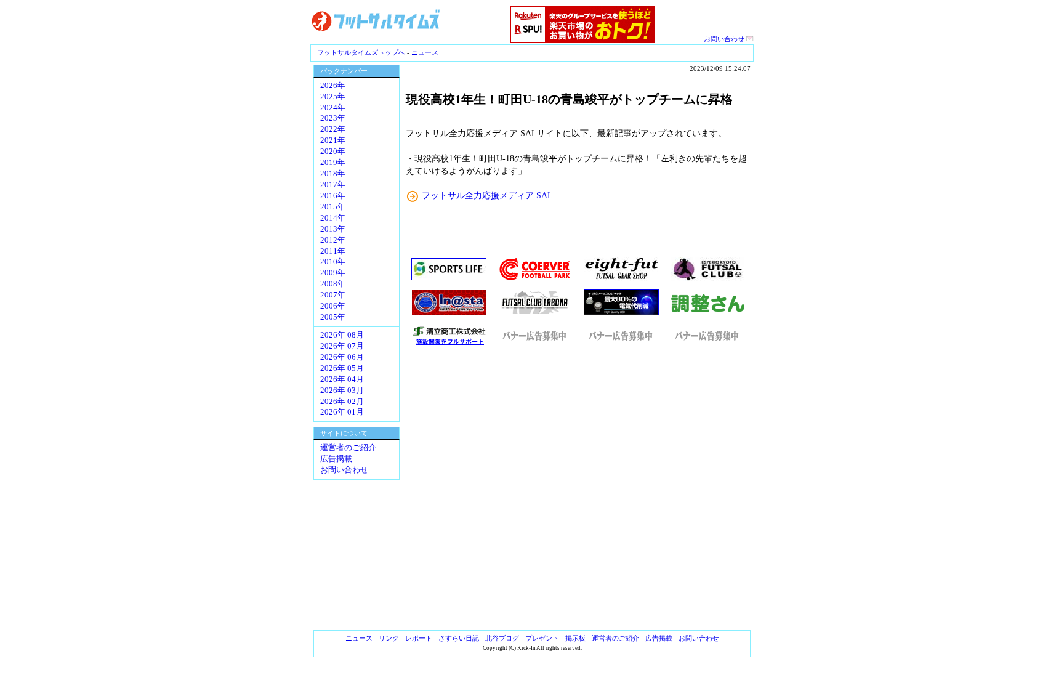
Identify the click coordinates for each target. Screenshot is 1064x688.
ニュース (424, 52)
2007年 (332, 295)
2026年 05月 (342, 368)
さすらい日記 (458, 638)
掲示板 (575, 638)
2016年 (332, 196)
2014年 (332, 218)
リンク (389, 638)
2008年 (332, 284)
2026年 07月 (342, 346)
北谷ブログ (502, 638)
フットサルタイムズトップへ (361, 52)
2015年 (332, 207)
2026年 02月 (342, 401)
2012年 (332, 240)
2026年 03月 (342, 390)
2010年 (332, 261)
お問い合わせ (725, 38)
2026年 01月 (342, 412)
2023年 (332, 118)
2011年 (332, 251)
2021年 (332, 140)
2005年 (332, 317)
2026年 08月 (342, 335)
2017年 (332, 184)
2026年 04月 (342, 379)
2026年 (332, 85)
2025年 (332, 96)
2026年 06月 (342, 357)
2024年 (332, 107)
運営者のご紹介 (348, 447)
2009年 (332, 273)
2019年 (332, 162)
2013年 (332, 229)
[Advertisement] (578, 488)
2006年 (332, 306)
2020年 (332, 151)
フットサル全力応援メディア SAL (487, 195)
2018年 (332, 173)
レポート (418, 638)
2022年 (332, 129)
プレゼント (542, 638)
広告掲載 (336, 459)
